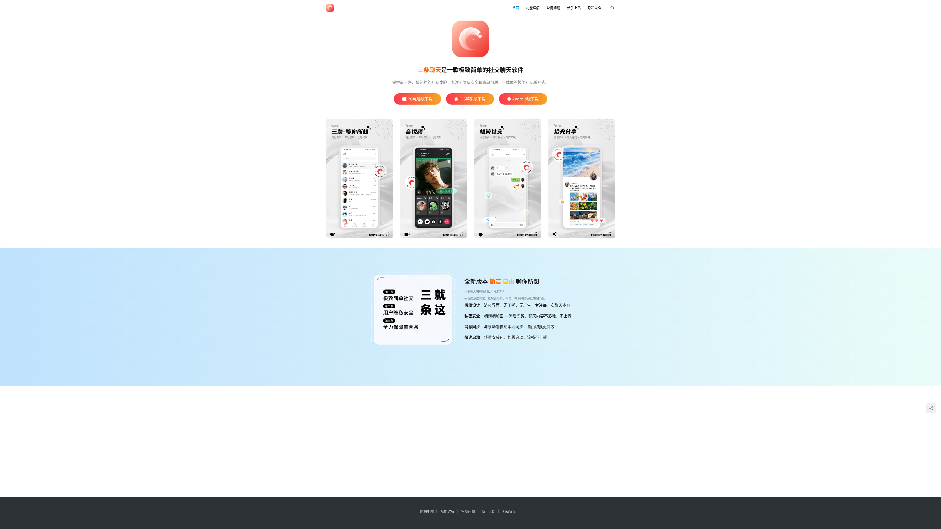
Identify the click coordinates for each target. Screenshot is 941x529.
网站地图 (427, 511)
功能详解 (533, 8)
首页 (515, 8)
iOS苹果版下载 (472, 98)
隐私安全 (594, 8)
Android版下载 (525, 98)
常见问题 (553, 8)
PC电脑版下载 (420, 98)
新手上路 (574, 8)
